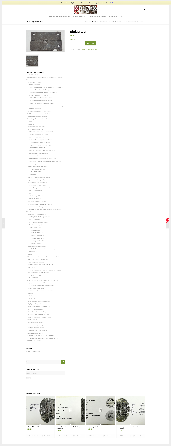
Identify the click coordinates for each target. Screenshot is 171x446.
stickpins (30, 124)
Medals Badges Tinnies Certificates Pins (37, 119)
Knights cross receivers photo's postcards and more (41, 180)
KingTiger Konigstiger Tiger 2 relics (37, 304)
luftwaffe (32, 174)
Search (28, 378)
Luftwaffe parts (31, 296)
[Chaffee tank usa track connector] (3, 223)
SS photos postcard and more (36, 201)
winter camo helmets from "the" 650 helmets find (42, 92)
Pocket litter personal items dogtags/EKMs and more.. (41, 280)
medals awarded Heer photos (38, 134)
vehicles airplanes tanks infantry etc (39, 142)
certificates (30, 121)
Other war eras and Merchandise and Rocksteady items (41, 338)
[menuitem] (59, 16)
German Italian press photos (36, 185)
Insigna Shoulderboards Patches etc (37, 272)
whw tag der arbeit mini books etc (37, 330)
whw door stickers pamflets (35, 325)
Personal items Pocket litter (35, 288)
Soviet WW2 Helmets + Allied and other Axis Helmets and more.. (45, 106)
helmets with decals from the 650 (38, 90)
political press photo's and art (36, 196)
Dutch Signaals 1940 (36, 232)
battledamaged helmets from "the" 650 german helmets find (45, 87)
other (30, 193)
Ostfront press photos (34, 190)
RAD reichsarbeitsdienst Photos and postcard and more (43, 161)
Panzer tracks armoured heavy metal (37, 306)
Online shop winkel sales (34, 21)
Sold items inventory (32, 340)
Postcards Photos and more (34, 126)
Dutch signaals (34, 230)
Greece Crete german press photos (38, 188)
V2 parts (30, 293)
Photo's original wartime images (36, 166)
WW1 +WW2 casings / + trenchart (36, 259)
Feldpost (30, 254)
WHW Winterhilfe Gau (32, 320)
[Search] (120, 16)
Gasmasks (30, 267)
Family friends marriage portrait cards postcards (41, 150)
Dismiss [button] (112, 3)
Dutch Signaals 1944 (36, 243)
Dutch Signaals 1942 (36, 238)
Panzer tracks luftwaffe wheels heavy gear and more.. (41, 291)
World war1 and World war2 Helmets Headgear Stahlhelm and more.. (45, 77)
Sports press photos (34, 198)
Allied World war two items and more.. (37, 114)
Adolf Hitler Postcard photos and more (38, 177)
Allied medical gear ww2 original (36, 116)
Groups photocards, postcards (37, 156)
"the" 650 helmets (33, 84)
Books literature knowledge (34, 333)
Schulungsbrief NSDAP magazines (38, 217)
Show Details (46, 436)
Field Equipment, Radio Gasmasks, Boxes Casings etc (41, 257)
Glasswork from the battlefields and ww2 (38, 317)
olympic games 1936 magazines (37, 222)
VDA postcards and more (36, 147)
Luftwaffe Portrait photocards (36, 137)
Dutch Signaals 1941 (36, 235)
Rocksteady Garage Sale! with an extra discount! (40, 335)
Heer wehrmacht (34, 171)
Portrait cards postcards (34, 129)
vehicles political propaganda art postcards (40, 140)
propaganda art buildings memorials (39, 145)
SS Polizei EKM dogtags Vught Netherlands (40, 285)
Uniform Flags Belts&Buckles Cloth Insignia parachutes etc (42, 270)
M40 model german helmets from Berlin (40, 98)
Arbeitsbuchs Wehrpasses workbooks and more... (41, 249)
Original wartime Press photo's (36, 182)
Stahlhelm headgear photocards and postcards (41, 158)
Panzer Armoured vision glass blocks (38, 301)
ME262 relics (32, 298)
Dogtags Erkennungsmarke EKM (36, 283)
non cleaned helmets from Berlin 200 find (41, 103)
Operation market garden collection (37, 314)
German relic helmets (33, 82)
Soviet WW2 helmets (34, 108)
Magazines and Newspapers (35, 214)
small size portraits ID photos (36, 169)
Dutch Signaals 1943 (36, 241)
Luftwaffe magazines (34, 219)
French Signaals (34, 227)
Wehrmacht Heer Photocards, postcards (39, 132)
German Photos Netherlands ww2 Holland (39, 204)
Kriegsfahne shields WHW (35, 322)
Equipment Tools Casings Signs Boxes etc (39, 264)
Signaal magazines (34, 225)
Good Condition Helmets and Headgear (38, 111)
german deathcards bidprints (35, 246)
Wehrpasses (32, 251)
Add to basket (90, 43)
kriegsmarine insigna (34, 275)
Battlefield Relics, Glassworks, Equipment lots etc (40, 312)
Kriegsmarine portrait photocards (37, 153)
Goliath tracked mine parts (35, 309)
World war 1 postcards (35, 164)
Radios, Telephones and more (36, 262)
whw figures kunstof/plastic (35, 327)
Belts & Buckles (32, 277)
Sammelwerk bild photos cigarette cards (38, 207)
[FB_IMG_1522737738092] (85, 9)
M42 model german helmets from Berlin (40, 100)
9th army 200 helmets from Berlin (37, 95)
